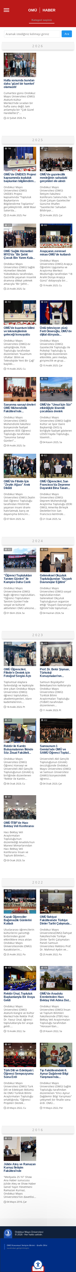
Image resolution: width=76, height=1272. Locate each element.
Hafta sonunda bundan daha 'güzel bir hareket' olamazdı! (19, 84)
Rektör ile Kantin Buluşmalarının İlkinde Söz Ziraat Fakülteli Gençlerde (18, 749)
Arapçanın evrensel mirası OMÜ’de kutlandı (55, 252)
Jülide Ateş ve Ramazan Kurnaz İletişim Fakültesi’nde (20, 1167)
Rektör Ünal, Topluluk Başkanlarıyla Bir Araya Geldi (19, 997)
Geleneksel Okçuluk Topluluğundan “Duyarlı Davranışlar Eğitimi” (56, 579)
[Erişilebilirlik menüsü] (38, 1264)
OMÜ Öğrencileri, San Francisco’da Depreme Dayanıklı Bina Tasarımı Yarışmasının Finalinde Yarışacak (55, 485)
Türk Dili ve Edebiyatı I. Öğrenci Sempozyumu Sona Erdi (19, 1074)
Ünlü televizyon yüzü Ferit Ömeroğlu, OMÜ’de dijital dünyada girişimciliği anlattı (56, 331)
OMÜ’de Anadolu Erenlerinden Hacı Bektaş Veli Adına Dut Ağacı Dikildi (54, 997)
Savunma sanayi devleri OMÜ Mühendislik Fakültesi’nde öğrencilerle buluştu (19, 408)
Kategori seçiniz (42, 20)
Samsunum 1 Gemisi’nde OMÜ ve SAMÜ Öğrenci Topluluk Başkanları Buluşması (56, 749)
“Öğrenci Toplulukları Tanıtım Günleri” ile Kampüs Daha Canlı (18, 579)
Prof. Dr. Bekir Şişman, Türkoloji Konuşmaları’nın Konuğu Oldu (55, 673)
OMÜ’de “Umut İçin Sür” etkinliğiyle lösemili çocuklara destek (56, 408)
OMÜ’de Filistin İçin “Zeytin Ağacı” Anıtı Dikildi (17, 485)
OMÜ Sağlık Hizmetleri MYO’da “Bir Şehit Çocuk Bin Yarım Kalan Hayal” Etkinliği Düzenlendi (19, 254)
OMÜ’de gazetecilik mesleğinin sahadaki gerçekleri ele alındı (53, 178)
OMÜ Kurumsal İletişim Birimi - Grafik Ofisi (27, 1245)
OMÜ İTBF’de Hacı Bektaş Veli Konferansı (19, 824)
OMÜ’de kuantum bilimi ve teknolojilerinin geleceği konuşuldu (19, 331)
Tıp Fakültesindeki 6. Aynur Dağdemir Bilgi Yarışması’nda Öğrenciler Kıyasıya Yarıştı (54, 1074)
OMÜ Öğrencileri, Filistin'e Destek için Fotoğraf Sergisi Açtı (17, 673)
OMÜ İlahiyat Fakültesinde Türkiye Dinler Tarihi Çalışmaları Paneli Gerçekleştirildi (55, 920)
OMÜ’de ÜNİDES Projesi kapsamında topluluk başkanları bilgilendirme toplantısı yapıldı (20, 178)
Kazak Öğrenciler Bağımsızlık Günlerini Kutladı (18, 920)
